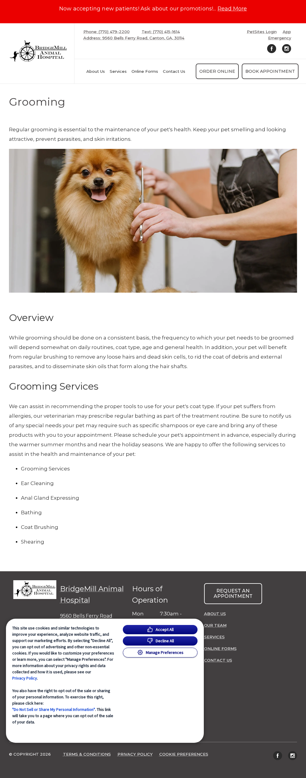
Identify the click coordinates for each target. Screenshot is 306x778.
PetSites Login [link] (262, 32)
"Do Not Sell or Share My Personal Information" (53, 709)
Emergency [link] (279, 38)
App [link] (287, 32)
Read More (232, 8)
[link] (38, 52)
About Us (95, 71)
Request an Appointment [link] (233, 593)
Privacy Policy (24, 678)
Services (118, 71)
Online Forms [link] (144, 71)
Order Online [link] (217, 71)
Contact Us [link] (174, 71)
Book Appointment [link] (270, 71)
